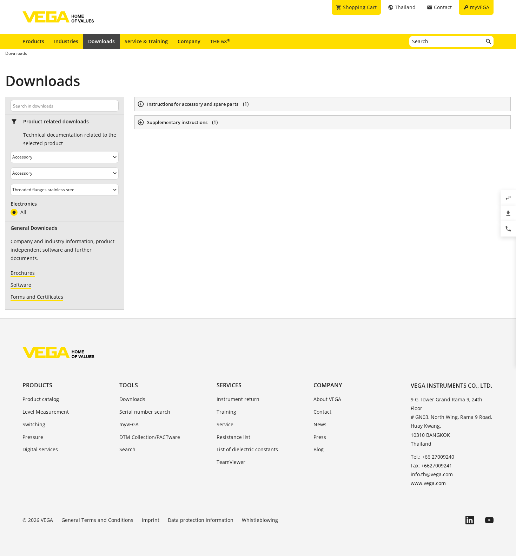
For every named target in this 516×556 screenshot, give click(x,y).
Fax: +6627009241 (431, 465)
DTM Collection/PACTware (149, 437)
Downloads (101, 41)
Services (229, 385)
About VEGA (327, 399)
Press (319, 437)
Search (127, 449)
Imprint (150, 520)
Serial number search (144, 411)
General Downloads (34, 228)
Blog (318, 449)
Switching (33, 424)
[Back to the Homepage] (58, 352)
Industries (66, 41)
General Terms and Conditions (97, 520)
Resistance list (233, 437)
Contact (322, 411)
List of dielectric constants (247, 449)
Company (189, 41)
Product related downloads (56, 121)
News (319, 424)
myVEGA (129, 424)
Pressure (32, 437)
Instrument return (238, 399)
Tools (128, 385)
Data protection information (200, 520)
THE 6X (220, 41)
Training (226, 411)
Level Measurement (45, 411)
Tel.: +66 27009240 (432, 456)
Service (225, 424)
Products (33, 41)
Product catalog (40, 399)
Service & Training (146, 41)
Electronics (24, 204)
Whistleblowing (260, 520)
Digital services (40, 449)
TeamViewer (231, 462)
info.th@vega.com (432, 474)
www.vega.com (428, 483)
